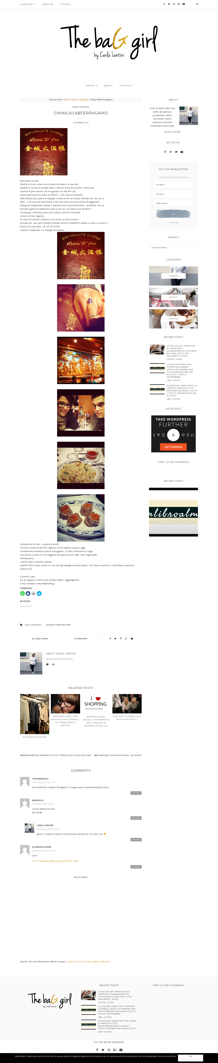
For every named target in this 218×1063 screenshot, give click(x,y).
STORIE (179, 359)
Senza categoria (81, 107)
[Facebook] (164, 4)
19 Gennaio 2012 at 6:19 (43, 804)
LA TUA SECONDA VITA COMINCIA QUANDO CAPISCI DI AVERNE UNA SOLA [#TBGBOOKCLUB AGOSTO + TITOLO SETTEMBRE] (180, 370)
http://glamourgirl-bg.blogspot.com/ (55, 861)
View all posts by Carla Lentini (59, 658)
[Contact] (183, 4)
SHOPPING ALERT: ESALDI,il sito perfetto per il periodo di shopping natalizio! (96, 721)
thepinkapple (40, 778)
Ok (190, 1056)
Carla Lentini (45, 825)
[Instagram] (174, 4)
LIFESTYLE (171, 359)
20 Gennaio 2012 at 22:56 (48, 829)
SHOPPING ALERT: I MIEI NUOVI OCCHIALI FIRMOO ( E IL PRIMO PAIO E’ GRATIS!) (65, 720)
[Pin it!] (120, 638)
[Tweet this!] (115, 638)
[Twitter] (169, 4)
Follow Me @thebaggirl (109, 1042)
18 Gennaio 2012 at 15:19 (43, 782)
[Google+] (178, 4)
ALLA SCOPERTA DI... (34, 625)
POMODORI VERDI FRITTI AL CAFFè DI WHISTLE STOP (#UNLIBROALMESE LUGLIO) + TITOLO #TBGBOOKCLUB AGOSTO (182, 390)
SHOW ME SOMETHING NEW (58, 625)
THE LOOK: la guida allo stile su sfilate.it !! (127, 717)
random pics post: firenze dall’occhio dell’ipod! (65, 755)
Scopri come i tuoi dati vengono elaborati (88, 961)
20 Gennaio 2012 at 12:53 (43, 850)
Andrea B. (38, 800)
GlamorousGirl (42, 846)
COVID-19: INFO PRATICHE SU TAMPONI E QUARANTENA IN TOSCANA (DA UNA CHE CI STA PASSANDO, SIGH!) (181, 351)
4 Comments (80, 638)
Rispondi (136, 793)
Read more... (173, 132)
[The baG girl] (109, 41)
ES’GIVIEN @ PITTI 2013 (34, 737)
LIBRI (169, 380)
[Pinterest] (171, 152)
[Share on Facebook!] (110, 638)
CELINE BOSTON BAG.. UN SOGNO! (125, 755)
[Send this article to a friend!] (132, 638)
